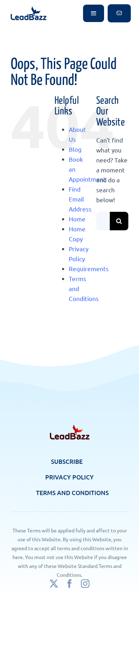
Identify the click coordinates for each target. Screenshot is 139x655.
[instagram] (85, 583)
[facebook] (69, 583)
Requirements (89, 268)
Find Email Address (80, 199)
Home (77, 218)
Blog (75, 149)
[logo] (29, 9)
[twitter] (54, 583)
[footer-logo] (69, 427)
